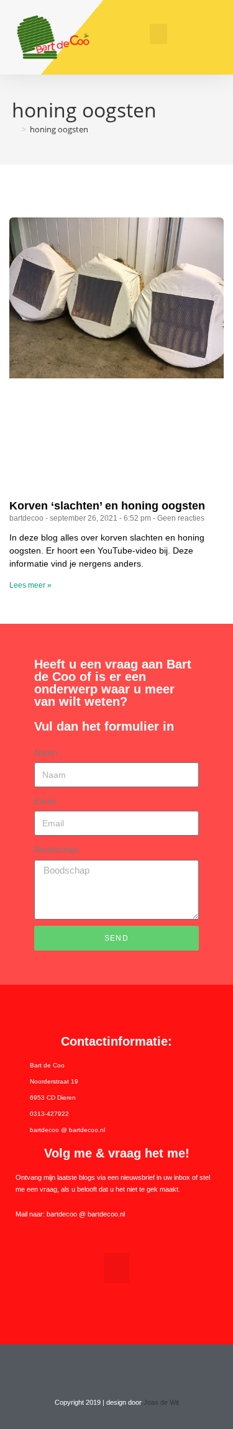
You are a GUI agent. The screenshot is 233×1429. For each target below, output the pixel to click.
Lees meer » (30, 585)
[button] (158, 34)
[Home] (15, 129)
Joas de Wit (161, 1402)
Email (45, 801)
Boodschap (56, 849)
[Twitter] (105, 1368)
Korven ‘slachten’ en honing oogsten (107, 506)
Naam (46, 752)
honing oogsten (59, 129)
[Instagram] (129, 1368)
